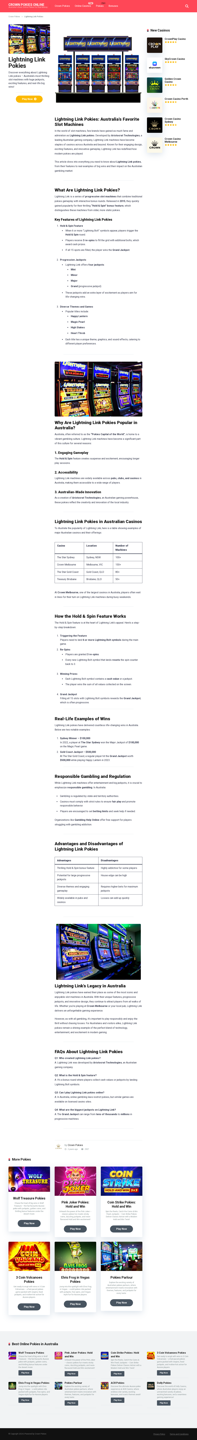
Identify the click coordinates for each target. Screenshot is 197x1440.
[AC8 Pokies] (105, 1388)
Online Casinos (83, 5)
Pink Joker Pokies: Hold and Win (75, 1204)
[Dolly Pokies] (151, 1388)
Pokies (100, 5)
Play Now (27, 99)
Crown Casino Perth (176, 98)
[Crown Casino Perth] (154, 112)
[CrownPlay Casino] (154, 52)
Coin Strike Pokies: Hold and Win (121, 1204)
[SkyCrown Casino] (154, 72)
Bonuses (113, 5)
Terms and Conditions (179, 1434)
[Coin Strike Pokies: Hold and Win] (121, 1194)
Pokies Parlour (122, 1277)
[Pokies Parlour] (121, 1270)
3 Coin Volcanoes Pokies (29, 1280)
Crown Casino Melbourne (173, 140)
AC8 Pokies (117, 1382)
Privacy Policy (159, 1434)
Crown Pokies (62, 5)
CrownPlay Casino (175, 39)
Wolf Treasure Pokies (29, 1198)
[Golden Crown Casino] (154, 92)
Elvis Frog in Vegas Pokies (75, 1280)
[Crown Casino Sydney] (154, 131)
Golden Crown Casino (173, 80)
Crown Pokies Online (26, 4)
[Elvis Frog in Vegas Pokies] (75, 1270)
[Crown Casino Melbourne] (154, 151)
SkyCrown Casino (175, 58)
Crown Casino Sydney (173, 120)
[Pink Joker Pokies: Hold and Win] (75, 1194)
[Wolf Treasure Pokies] (29, 1190)
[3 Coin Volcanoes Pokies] (29, 1270)
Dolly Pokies (164, 1382)
